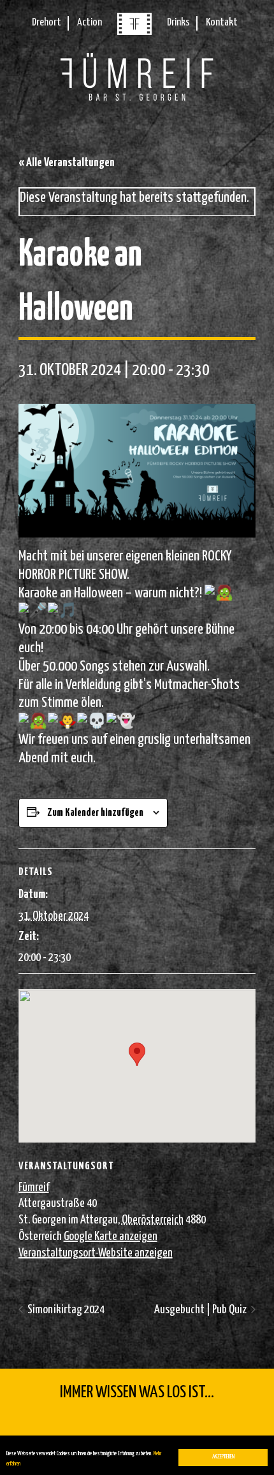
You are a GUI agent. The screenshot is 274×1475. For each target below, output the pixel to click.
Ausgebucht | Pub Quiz (201, 1310)
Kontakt (222, 22)
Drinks (178, 22)
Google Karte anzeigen (110, 1236)
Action (89, 22)
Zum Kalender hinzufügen (95, 813)
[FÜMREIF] (134, 32)
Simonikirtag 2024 (65, 1310)
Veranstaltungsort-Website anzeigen (95, 1253)
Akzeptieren (223, 1457)
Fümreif (33, 1187)
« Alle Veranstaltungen (66, 163)
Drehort (46, 22)
